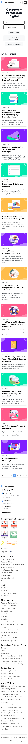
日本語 (15, 661)
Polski (3, 664)
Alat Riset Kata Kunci (8, 567)
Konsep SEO (14, 32)
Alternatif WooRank (7, 679)
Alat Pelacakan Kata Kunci (9, 570)
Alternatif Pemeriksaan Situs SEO (12, 676)
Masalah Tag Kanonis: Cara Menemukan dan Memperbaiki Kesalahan (11, 726)
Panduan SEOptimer (14, 44)
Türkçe (21, 664)
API (2, 581)
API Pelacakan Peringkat (9, 633)
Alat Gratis (4, 616)
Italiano (8, 656)
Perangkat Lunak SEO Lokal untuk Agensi (12, 626)
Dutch (20, 661)
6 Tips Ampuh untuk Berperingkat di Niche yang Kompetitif (12, 184)
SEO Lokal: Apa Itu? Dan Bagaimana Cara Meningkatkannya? (13, 687)
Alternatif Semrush (7, 674)
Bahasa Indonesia (7, 661)
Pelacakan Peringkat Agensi (10, 603)
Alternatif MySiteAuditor (9, 671)
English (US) (5, 659)
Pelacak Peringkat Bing (8, 608)
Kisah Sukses (5, 653)
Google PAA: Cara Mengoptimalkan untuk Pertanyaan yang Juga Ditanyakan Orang (11, 113)
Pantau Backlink (6, 573)
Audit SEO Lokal (6, 596)
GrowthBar (4, 619)
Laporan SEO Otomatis (8, 606)
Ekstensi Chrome (7, 611)
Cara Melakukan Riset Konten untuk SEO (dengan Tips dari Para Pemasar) (13, 324)
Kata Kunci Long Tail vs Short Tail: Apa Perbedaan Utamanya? (13, 149)
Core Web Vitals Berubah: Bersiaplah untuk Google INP (13, 217)
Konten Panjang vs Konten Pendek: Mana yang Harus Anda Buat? (12, 393)
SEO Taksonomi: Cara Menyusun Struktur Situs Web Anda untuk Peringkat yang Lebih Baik (12, 707)
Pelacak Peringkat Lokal (9, 622)
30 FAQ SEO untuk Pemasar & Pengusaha (13, 427)
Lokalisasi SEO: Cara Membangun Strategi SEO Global (12, 719)
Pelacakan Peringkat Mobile (10, 630)
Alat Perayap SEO (7, 575)
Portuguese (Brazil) (12, 664)
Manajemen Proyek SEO (9, 638)
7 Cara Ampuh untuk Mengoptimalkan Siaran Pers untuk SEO (13, 287)
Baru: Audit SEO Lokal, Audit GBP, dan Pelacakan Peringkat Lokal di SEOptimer (13, 699)
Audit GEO (4, 590)
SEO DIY (4, 614)
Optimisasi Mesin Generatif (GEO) (14, 38)
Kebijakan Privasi (9, 741)
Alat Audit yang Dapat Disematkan (12, 565)
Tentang (3, 648)
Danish (13, 656)
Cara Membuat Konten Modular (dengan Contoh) (12, 460)
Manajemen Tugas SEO (9, 641)
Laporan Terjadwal (7, 635)
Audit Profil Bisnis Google (9, 593)
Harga (3, 651)
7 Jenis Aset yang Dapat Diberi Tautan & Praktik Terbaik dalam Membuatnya (14, 359)
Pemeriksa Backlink (7, 559)
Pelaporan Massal (7, 562)
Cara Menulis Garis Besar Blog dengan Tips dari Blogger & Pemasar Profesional (13, 77)
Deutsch (19, 656)
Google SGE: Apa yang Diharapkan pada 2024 (11, 252)
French (18, 659)
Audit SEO (4, 588)
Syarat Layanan (20, 741)
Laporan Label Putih (7, 578)
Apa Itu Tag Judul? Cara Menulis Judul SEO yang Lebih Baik (13, 714)
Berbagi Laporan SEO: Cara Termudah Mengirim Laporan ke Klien (13, 692)
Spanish (12, 659)
